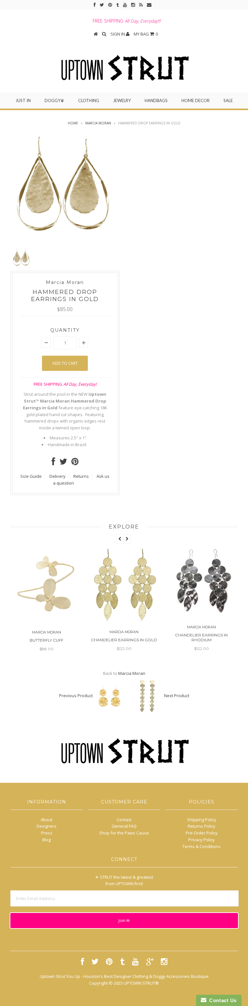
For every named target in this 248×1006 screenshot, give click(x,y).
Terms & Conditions (201, 846)
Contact (124, 820)
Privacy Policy (201, 840)
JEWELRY (122, 100)
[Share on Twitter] (63, 463)
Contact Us (221, 1000)
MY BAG (146, 34)
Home (73, 123)
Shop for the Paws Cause (124, 833)
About (46, 820)
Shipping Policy (201, 820)
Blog (46, 840)
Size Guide (31, 476)
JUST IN (23, 100)
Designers (46, 826)
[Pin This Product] (74, 463)
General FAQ (124, 826)
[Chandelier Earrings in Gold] (59, 620)
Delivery (57, 476)
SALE (228, 100)
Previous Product (76, 696)
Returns (81, 476)
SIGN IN (118, 34)
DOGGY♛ (54, 100)
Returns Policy (201, 826)
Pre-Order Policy (202, 833)
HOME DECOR (195, 100)
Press (46, 833)
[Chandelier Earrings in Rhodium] (136, 615)
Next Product (176, 696)
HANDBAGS (156, 100)
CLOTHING (88, 100)
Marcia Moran (98, 123)
